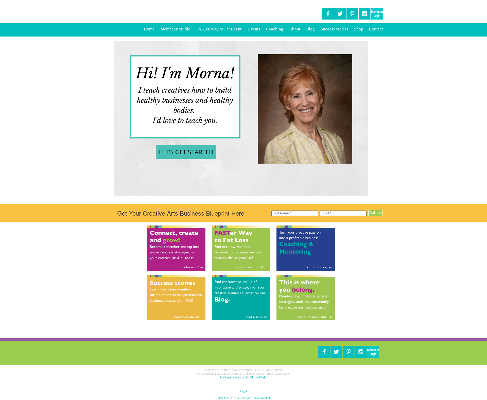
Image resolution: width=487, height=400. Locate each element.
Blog (310, 29)
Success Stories (334, 29)
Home (149, 29)
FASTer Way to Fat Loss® (220, 29)
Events (254, 29)
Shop (358, 29)
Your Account (261, 398)
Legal (243, 391)
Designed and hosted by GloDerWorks (243, 377)
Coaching (274, 29)
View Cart (223, 398)
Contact (376, 29)
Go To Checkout (241, 398)
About (294, 29)
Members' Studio (175, 29)
